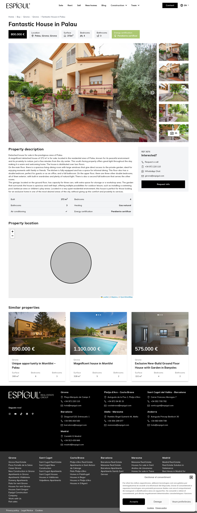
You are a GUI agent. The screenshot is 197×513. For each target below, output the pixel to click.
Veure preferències (181, 501)
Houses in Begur (78, 477)
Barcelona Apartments (111, 468)
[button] (191, 477)
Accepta (134, 501)
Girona (26, 16)
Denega (158, 501)
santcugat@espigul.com (162, 405)
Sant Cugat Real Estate (50, 462)
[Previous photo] (15, 333)
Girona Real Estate (17, 462)
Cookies (150, 508)
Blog (104, 5)
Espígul (20, 5)
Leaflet (105, 297)
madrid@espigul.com (74, 444)
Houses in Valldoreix (48, 477)
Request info (163, 184)
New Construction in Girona (21, 471)
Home (11, 16)
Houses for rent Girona (19, 486)
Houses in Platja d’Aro (80, 480)
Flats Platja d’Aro (78, 471)
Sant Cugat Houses (48, 474)
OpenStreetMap (126, 297)
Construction (117, 5)
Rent (70, 5)
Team (134, 5)
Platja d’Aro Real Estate (81, 462)
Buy (18, 16)
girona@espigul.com (154, 176)
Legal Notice (27, 510)
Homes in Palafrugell (80, 474)
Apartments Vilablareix (19, 477)
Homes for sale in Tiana (143, 471)
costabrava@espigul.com (119, 405)
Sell (79, 5)
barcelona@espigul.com (75, 425)
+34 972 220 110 (153, 166)
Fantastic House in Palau (53, 16)
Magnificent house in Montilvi (93, 363)
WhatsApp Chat (152, 171)
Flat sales (13, 501)
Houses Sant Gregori (18, 489)
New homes (91, 5)
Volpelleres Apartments (50, 480)
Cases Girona (15, 468)
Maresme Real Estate (111, 465)
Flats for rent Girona (18, 483)
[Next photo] (58, 333)
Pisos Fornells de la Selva (20, 465)
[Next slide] (153, 93)
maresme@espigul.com (118, 425)
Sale (61, 5)
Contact (170, 5)
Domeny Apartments (18, 480)
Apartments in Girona (19, 474)
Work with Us (15, 498)
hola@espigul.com (72, 405)
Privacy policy (161, 508)
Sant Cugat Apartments (50, 471)
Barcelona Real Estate (111, 462)
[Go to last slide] (13, 93)
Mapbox (114, 297)
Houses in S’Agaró (79, 483)
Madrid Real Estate (171, 462)
